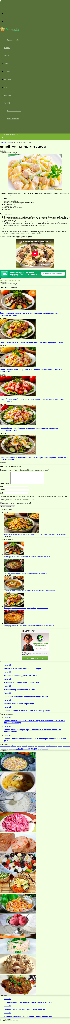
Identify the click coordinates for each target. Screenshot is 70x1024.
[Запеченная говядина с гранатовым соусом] (18, 994)
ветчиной (7, 746)
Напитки (7, 95)
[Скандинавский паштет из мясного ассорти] (18, 852)
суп (30, 749)
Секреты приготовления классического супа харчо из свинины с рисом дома (29, 590)
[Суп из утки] (18, 771)
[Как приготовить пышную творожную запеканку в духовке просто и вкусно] (14, 623)
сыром (17, 280)
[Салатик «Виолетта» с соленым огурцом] (18, 832)
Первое (7, 48)
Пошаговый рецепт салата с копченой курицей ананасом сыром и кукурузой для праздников (35, 534)
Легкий (8, 280)
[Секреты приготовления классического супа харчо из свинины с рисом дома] (14, 589)
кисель (42, 746)
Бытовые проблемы (14, 111)
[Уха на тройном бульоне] (18, 791)
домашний (24, 746)
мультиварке (53, 746)
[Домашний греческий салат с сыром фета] (18, 872)
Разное (7, 103)
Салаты (7, 63)
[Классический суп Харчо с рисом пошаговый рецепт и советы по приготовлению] (14, 572)
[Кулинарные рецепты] (8, 4)
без (4, 746)
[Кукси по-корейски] (18, 892)
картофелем (34, 746)
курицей (47, 746)
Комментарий (5, 483)
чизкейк (46, 749)
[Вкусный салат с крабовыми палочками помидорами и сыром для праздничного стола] (18, 425)
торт (39, 749)
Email (2, 490)
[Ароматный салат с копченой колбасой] (18, 913)
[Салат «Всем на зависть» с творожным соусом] (18, 974)
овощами (60, 746)
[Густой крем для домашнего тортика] (18, 811)
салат (13, 280)
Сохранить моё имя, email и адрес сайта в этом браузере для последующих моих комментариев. (35, 496)
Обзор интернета (13, 119)
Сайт (1, 493)
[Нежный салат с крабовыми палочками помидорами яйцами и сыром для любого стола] (18, 395)
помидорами (12, 748)
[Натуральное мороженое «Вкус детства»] (18, 933)
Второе (7, 56)
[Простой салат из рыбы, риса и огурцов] (18, 953)
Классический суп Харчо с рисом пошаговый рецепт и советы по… (26, 573)
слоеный (26, 749)
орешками (65, 746)
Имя (2, 486)
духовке (29, 746)
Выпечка (7, 79)
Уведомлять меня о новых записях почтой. (16, 503)
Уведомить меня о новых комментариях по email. (19, 500)
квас (39, 746)
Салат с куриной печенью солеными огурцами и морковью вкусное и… (28, 556)
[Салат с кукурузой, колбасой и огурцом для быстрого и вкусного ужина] (18, 339)
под (8, 749)
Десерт (7, 87)
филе (42, 749)
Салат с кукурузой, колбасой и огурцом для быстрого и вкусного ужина (31, 342)
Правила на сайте (13, 40)
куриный (3, 280)
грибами (13, 746)
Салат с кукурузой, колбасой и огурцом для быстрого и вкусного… (26, 608)
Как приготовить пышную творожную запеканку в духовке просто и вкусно (29, 625)
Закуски (7, 71)
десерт (18, 746)
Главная (3, 142)
